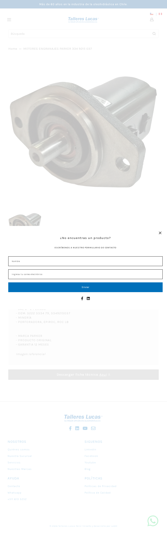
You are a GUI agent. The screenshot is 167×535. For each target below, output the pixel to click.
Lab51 (114, 526)
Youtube (90, 462)
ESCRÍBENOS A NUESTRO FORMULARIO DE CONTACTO (85, 247)
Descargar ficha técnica (82, 375)
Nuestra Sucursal (20, 456)
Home (12, 49)
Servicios (14, 462)
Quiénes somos (19, 449)
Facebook (91, 456)
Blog (87, 469)
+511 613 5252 (17, 499)
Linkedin (90, 449)
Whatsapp (15, 492)
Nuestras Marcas (20, 469)
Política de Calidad (98, 492)
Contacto (14, 486)
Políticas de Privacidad (101, 486)
